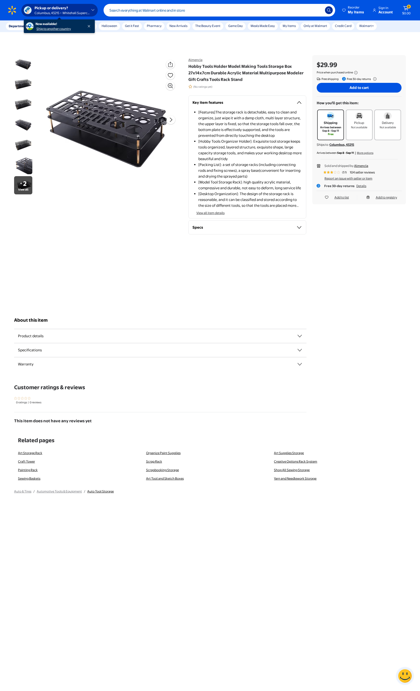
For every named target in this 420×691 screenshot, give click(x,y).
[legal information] (356, 73)
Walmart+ (366, 26)
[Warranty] (300, 364)
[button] (353, 10)
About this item (31, 320)
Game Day (235, 26)
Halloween (109, 26)
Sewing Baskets (29, 478)
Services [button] (48, 26)
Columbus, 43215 (341, 145)
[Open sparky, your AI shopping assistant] (405, 676)
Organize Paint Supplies (163, 453)
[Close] (90, 26)
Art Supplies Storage (289, 453)
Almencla (195, 60)
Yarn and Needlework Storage (295, 478)
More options (365, 153)
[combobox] (219, 10)
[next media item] (170, 119)
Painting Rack (28, 470)
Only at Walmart (315, 26)
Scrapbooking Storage (162, 470)
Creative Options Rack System (295, 461)
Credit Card (343, 26)
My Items (289, 26)
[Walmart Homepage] (12, 10)
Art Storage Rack (30, 453)
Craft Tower (26, 461)
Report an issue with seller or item (348, 178)
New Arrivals (178, 26)
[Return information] (374, 79)
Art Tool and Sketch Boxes (165, 478)
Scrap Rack (154, 461)
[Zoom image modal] (170, 85)
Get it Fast (132, 26)
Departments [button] (19, 26)
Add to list (341, 197)
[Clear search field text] (318, 10)
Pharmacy (154, 26)
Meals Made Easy (263, 26)
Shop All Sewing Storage (292, 470)
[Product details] (300, 336)
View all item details (210, 213)
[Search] (329, 10)
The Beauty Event (207, 26)
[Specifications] (300, 350)
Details (361, 186)
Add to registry (386, 197)
